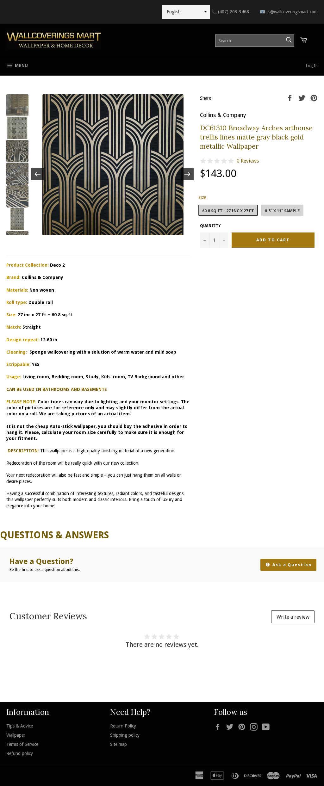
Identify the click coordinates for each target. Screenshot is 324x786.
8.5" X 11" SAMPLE (282, 210)
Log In (312, 65)
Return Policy (123, 725)
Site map (118, 744)
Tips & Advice (19, 725)
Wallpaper (15, 735)
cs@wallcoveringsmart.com (289, 11)
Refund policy (19, 753)
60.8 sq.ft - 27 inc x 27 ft (228, 210)
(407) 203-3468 (230, 11)
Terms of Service (22, 744)
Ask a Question (291, 564)
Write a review (293, 617)
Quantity (210, 226)
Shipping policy (125, 735)
